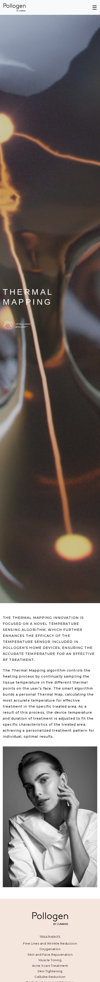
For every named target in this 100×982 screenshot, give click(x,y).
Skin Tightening (50, 971)
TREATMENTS (50, 937)
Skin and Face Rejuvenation (50, 954)
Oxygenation (50, 949)
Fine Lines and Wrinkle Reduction (50, 943)
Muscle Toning (50, 960)
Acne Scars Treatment (50, 965)
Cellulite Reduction (50, 977)
